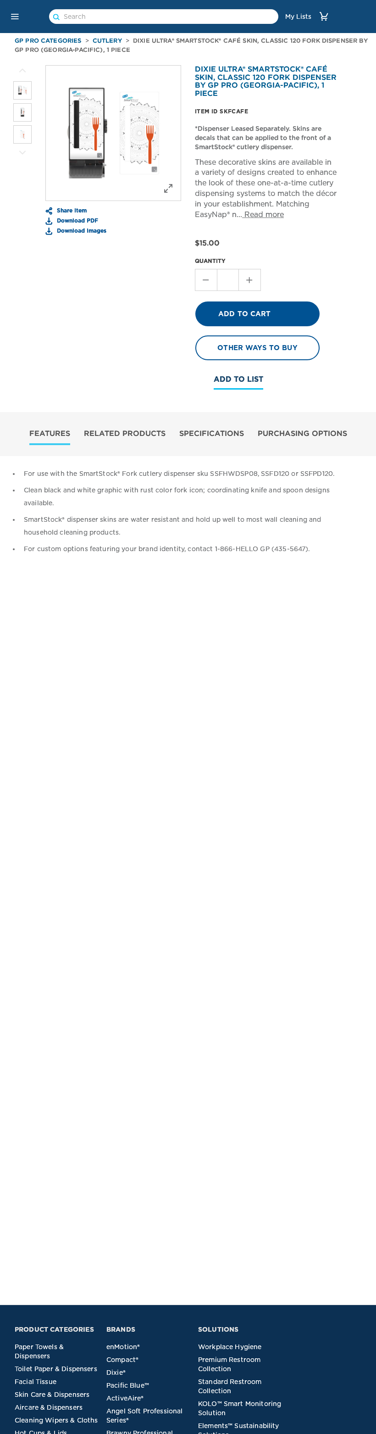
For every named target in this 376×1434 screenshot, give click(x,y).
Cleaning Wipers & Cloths (56, 1420)
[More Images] (22, 70)
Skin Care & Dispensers (52, 1394)
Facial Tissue (35, 1381)
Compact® (122, 1359)
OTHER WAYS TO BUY (257, 348)
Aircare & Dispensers (49, 1407)
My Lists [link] (298, 16)
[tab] (49, 434)
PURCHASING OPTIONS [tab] (302, 433)
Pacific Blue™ (127, 1385)
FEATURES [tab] (49, 433)
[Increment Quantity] (250, 280)
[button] (14, 16)
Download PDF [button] (76, 220)
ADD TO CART (244, 314)
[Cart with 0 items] (323, 16)
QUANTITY (210, 260)
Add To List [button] (238, 379)
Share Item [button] (71, 210)
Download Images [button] (80, 230)
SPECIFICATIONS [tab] (211, 433)
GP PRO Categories (48, 41)
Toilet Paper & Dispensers (56, 1369)
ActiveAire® (125, 1398)
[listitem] (22, 90)
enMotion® (123, 1346)
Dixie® (116, 1372)
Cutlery (107, 41)
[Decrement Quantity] (206, 280)
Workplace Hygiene (230, 1346)
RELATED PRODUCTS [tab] (125, 433)
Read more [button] (263, 214)
